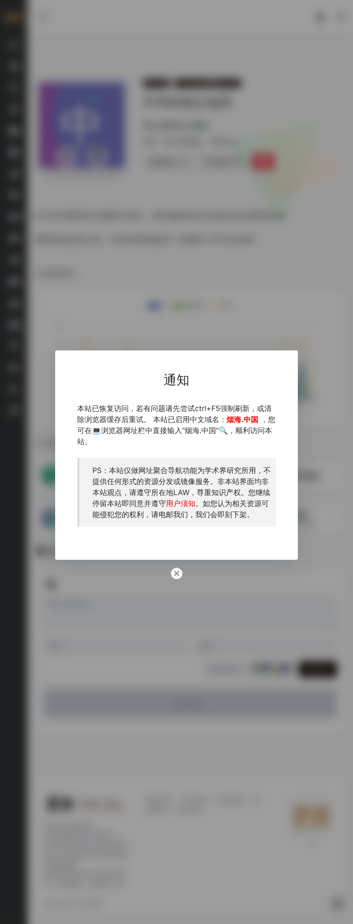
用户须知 (180, 503)
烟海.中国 (242, 419)
